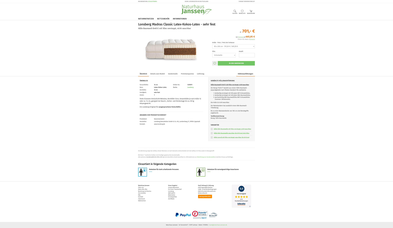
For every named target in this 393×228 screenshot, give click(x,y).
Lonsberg (190, 87)
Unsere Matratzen (173, 187)
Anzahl (241, 51)
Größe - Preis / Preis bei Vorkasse (223, 42)
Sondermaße (173, 74)
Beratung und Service (144, 191)
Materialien (171, 195)
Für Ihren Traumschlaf (174, 189)
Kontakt (140, 197)
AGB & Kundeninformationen (207, 191)
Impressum (141, 199)
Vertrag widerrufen (205, 196)
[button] (212, 129)
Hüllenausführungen (245, 74)
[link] (200, 215)
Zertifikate (171, 199)
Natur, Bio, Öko (142, 189)
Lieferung (200, 74)
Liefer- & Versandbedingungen (207, 189)
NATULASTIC (171, 193)
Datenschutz (142, 200)
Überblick (143, 74)
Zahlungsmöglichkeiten (205, 187)
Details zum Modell (157, 74)
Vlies (213, 51)
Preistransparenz (187, 74)
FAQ (139, 195)
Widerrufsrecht (202, 193)
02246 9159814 (152, 1)
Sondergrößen (172, 197)
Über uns (141, 187)
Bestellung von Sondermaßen (206, 157)
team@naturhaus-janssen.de (218, 225)
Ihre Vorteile (142, 193)
